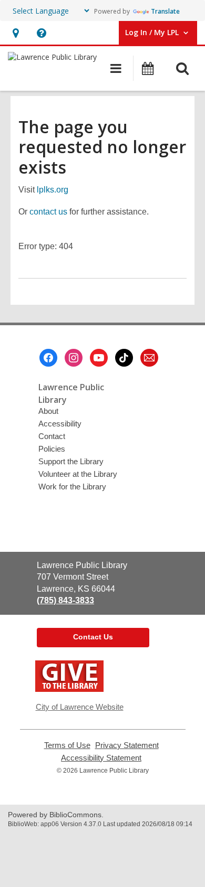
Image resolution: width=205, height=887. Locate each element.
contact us (48, 211)
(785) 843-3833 (65, 600)
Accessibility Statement (101, 758)
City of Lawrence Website (80, 706)
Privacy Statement (127, 745)
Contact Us (93, 637)
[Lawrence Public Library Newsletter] (149, 358)
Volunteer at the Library (77, 473)
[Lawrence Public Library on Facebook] (48, 358)
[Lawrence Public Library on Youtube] (99, 358)
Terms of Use (67, 745)
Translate (165, 11)
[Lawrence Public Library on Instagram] (74, 358)
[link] (15, 33)
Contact (51, 436)
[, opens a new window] (69, 689)
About (48, 411)
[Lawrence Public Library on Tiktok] (124, 358)
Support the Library (71, 461)
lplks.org (52, 189)
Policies (51, 448)
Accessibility (59, 423)
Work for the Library (72, 486)
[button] (41, 33)
